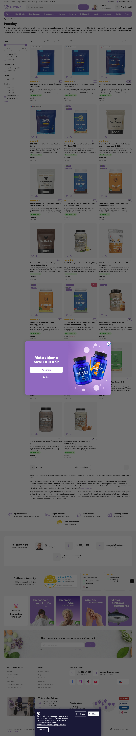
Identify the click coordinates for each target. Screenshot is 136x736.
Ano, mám (46, 370)
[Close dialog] (109, 344)
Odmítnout (80, 714)
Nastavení (43, 730)
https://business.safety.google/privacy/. (51, 725)
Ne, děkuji (46, 377)
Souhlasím (93, 714)
